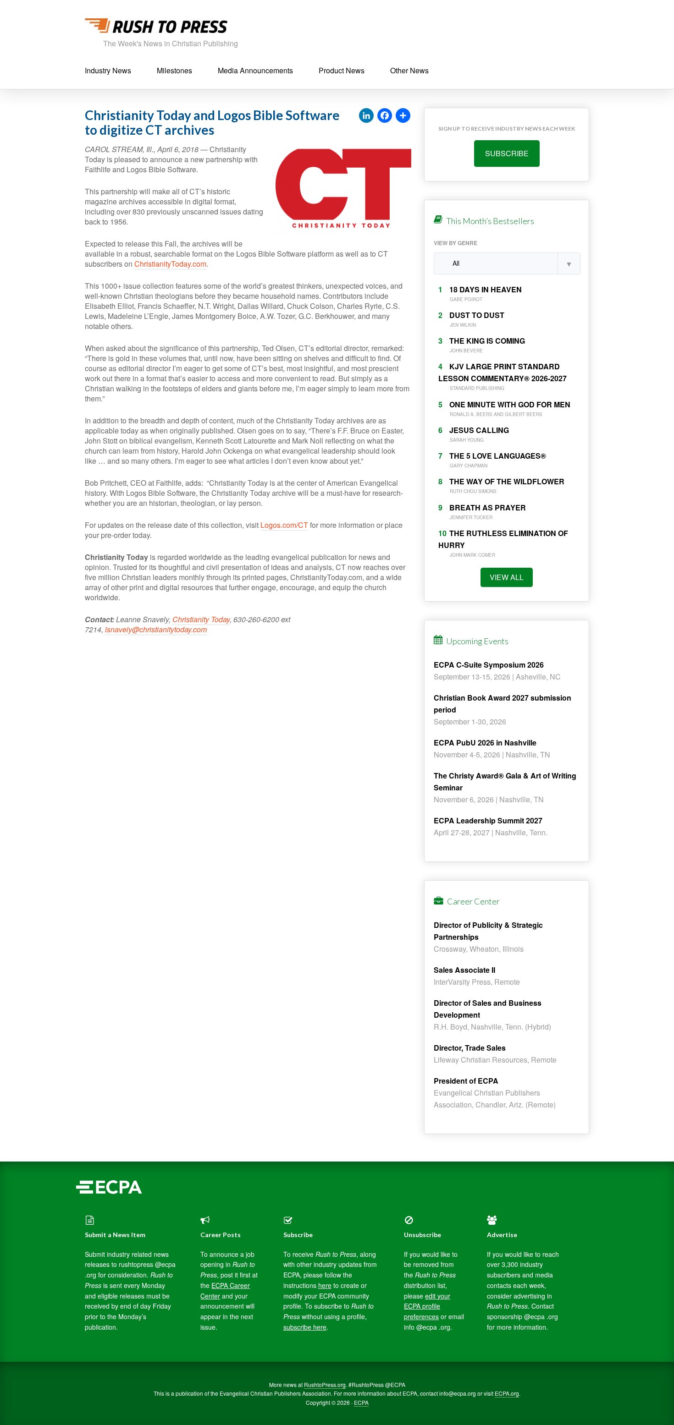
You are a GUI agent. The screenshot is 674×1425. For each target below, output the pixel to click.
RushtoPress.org (325, 1384)
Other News (409, 70)
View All (507, 577)
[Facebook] (385, 116)
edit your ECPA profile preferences (427, 1306)
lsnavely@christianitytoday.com (156, 629)
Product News (342, 70)
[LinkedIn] (366, 116)
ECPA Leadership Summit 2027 (488, 820)
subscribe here (304, 1327)
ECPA (361, 1402)
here (324, 1285)
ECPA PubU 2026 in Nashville (485, 742)
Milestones (174, 70)
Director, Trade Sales (470, 1047)
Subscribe (507, 153)
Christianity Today (201, 619)
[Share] (403, 116)
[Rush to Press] (156, 28)
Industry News (108, 70)
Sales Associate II (464, 970)
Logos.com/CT (284, 525)
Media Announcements (255, 70)
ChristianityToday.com (170, 263)
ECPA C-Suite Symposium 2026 (489, 664)
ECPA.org (507, 1393)
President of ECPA (466, 1080)
